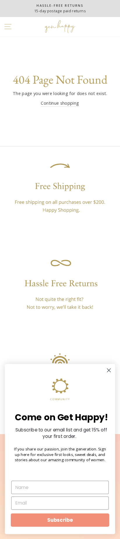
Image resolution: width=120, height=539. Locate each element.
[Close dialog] (109, 370)
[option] (60, 8)
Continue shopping (60, 103)
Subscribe (60, 520)
